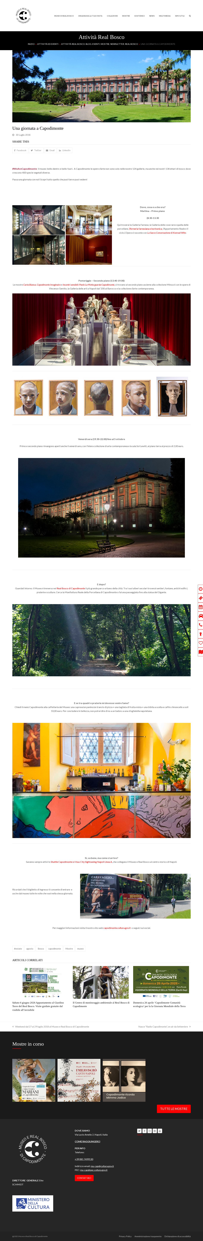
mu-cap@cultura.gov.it (102, 1166)
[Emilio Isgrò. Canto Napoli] (79, 1080)
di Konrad (164, 232)
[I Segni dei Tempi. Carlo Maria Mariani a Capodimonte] (33, 1080)
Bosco (41, 948)
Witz (183, 232)
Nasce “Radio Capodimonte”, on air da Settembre (163, 1026)
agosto (29, 948)
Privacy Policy (125, 1236)
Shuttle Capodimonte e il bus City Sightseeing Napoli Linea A (81, 861)
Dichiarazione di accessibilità (178, 1236)
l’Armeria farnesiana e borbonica (145, 228)
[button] (190, 15)
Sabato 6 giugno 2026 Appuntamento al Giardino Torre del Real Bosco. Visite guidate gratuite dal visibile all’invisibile (38, 1006)
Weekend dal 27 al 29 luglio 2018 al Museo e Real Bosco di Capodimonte (52, 1026)
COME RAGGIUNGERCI (87, 1141)
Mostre (69, 948)
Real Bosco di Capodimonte (71, 588)
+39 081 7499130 (84, 1159)
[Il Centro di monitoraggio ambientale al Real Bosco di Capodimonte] (101, 982)
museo (80, 948)
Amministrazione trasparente (148, 1236)
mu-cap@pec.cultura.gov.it (93, 1170)
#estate (18, 948)
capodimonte (54, 948)
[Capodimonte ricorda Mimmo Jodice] (124, 1080)
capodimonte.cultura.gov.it (117, 927)
